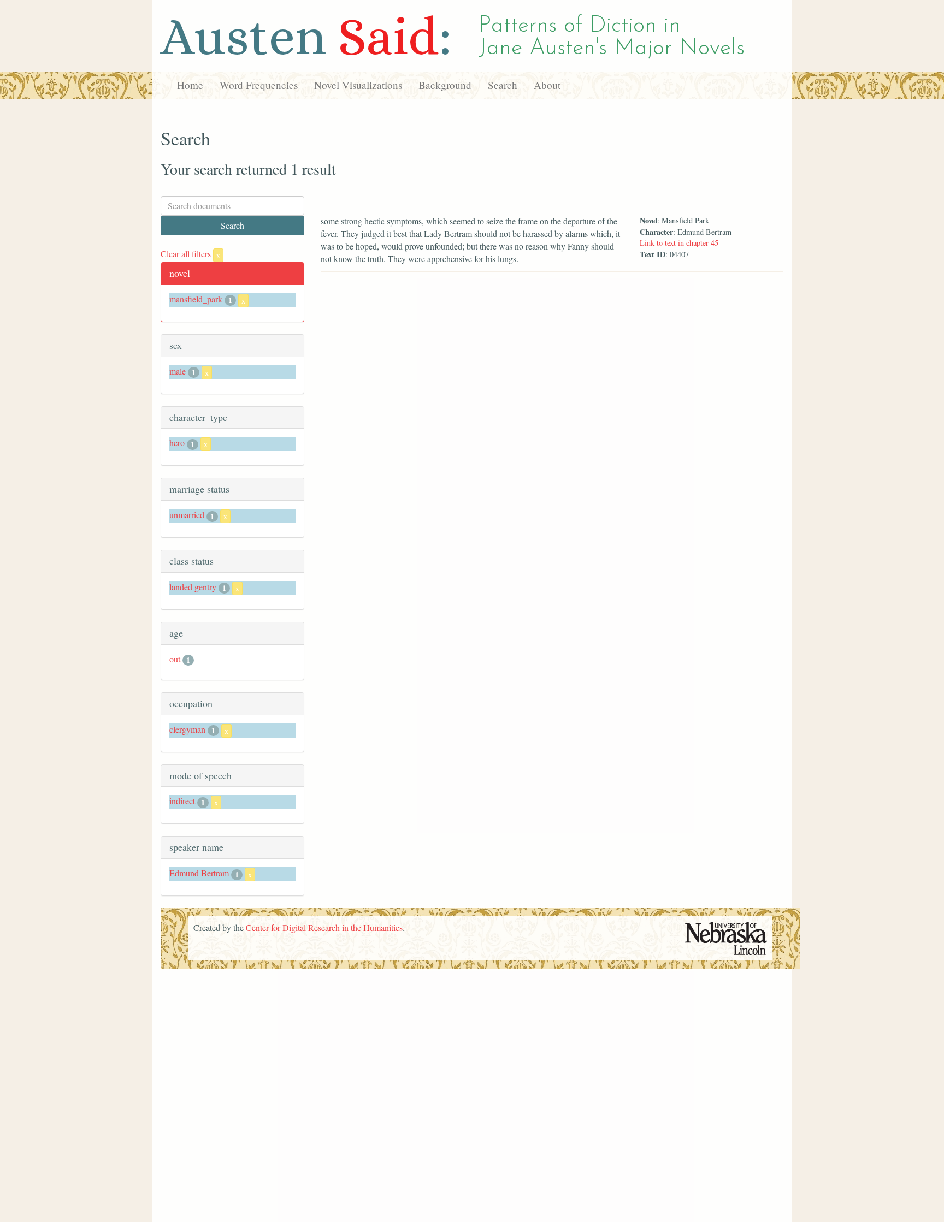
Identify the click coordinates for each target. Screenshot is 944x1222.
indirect (182, 800)
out (174, 659)
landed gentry (192, 586)
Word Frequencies (259, 85)
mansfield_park (195, 299)
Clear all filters (190, 253)
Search (502, 85)
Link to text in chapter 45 (679, 243)
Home (190, 85)
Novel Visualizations (358, 85)
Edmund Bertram (199, 873)
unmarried (186, 514)
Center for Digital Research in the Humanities (324, 927)
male (177, 371)
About (547, 85)
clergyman (187, 729)
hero (177, 442)
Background (444, 85)
